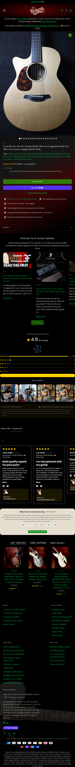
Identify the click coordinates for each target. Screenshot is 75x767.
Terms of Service (57, 664)
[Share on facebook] (3, 486)
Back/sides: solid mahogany (45, 154)
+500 (10, 154)
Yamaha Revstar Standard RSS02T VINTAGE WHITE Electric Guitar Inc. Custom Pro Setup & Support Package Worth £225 (61, 581)
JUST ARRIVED (18, 542)
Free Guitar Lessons (11, 664)
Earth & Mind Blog (57, 660)
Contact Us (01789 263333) (14, 609)
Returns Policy (57, 632)
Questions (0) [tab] (17, 429)
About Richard (9, 624)
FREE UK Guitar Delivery (61, 620)
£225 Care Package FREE (62, 617)
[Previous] (3, 440)
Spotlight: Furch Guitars (12, 679)
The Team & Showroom (13, 613)
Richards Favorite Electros (13, 650)
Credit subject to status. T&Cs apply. (37, 176)
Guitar (56, 156)
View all (37, 322)
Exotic (70, 275)
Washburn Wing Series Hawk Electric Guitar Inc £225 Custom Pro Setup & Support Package (14, 578)
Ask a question (37, 380)
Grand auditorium (46, 156)
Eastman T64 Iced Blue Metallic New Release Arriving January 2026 (37, 577)
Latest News (8, 668)
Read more (7, 298)
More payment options (37, 193)
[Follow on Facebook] (4, 734)
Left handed (65, 156)
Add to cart (37, 181)
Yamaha (61, 571)
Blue (60, 154)
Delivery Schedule (59, 624)
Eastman (37, 571)
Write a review (37, 375)
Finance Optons (58, 609)
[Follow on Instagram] (9, 734)
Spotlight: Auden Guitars (13, 672)
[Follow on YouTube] (14, 734)
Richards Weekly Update (60, 647)
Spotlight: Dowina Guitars (13, 675)
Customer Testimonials (12, 620)
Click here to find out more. (37, 173)
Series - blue (12, 159)
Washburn (14, 571)
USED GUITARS (38, 542)
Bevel (4, 272)
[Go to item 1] (9, 393)
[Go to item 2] (28, 393)
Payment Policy (58, 628)
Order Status (57, 613)
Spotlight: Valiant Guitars (13, 683)
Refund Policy (57, 635)
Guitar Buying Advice (11, 647)
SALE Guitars (57, 542)
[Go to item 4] (64, 393)
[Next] (72, 440)
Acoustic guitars (27, 154)
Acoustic (16, 154)
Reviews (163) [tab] (5, 429)
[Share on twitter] (7, 486)
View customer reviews (37, 532)
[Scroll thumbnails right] (72, 393)
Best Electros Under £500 (13, 654)
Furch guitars (32, 156)
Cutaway (66, 154)
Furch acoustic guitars (17, 156)
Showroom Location (11, 617)
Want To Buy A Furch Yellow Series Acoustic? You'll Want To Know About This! (50, 291)
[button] (8, 164)
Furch (4, 143)
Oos (4, 159)
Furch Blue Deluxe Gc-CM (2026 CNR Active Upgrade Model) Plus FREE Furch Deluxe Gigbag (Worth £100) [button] (46, 500)
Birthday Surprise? (57, 650)
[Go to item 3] (46, 393)
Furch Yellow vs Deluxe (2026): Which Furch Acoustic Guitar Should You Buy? (17, 278)
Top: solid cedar (25, 159)
